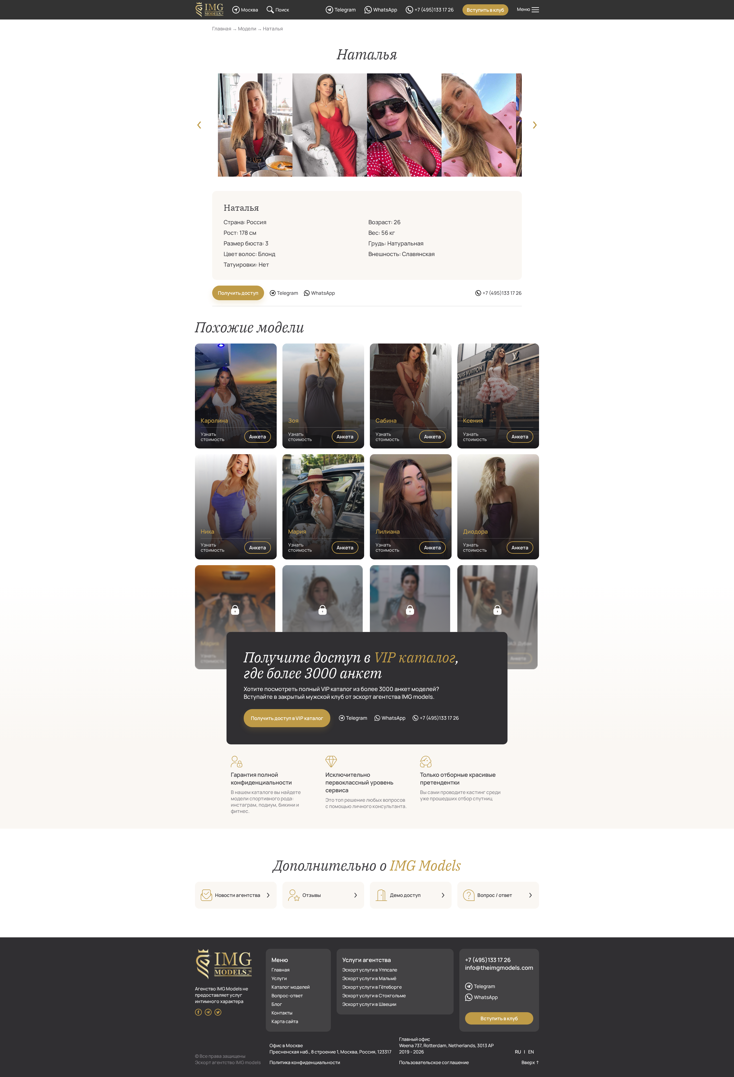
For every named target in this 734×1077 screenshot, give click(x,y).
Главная (281, 970)
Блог (277, 1004)
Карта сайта (285, 1021)
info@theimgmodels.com (499, 967)
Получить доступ (238, 293)
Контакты (282, 1013)
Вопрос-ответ (287, 995)
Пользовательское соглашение (434, 1062)
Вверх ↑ (530, 1062)
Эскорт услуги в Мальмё (369, 978)
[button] (199, 125)
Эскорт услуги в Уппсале (369, 970)
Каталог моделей (291, 987)
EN (531, 1052)
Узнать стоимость (213, 437)
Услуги (279, 978)
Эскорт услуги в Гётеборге (372, 987)
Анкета (257, 436)
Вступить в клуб (485, 10)
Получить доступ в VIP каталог (287, 718)
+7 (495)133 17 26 (488, 960)
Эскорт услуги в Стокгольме (374, 995)
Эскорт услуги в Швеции (369, 1004)
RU (518, 1052)
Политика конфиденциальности (305, 1062)
